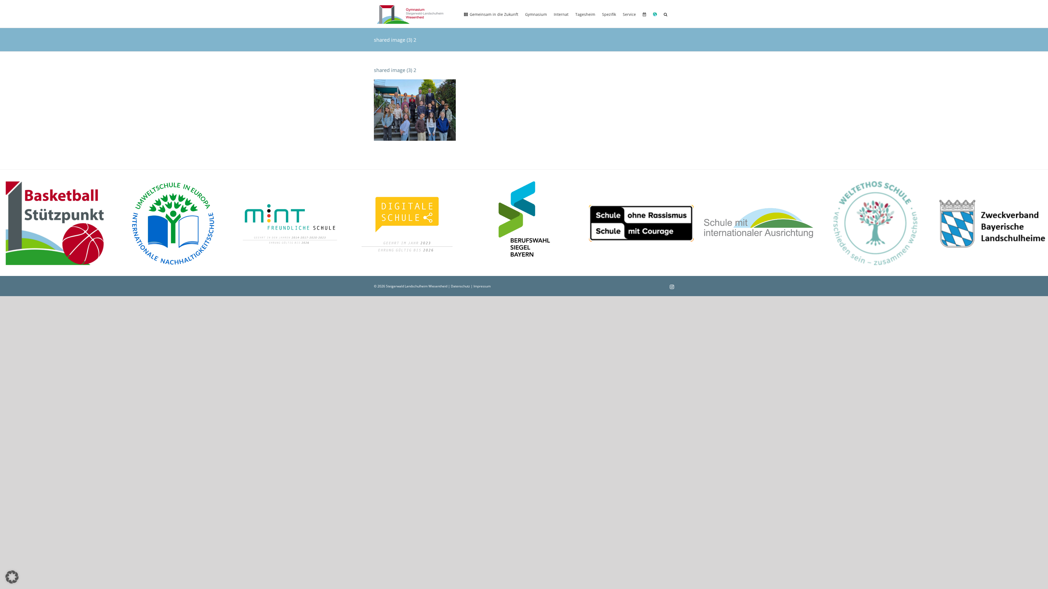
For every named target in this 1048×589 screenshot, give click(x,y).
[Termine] (644, 14)
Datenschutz (460, 286)
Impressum (482, 286)
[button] (665, 14)
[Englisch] (655, 14)
